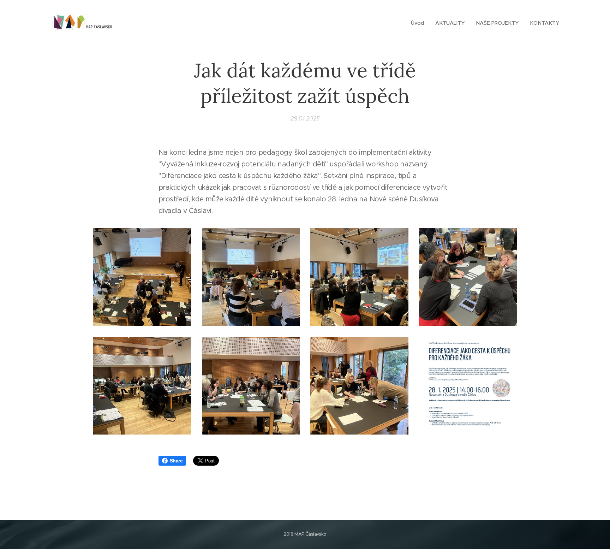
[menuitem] (419, 23)
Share (176, 461)
